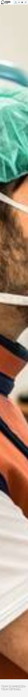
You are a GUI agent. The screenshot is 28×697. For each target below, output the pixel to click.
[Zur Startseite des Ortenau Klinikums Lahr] (5, 2)
